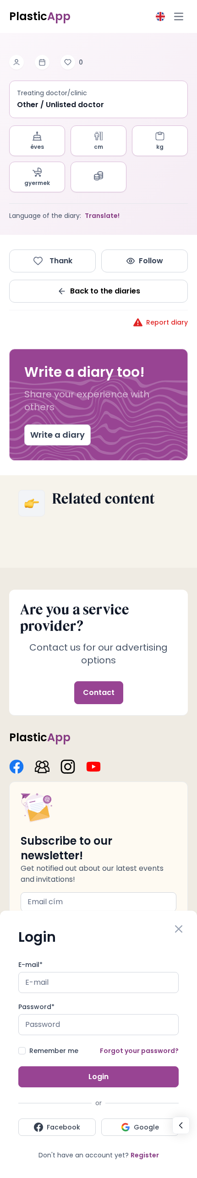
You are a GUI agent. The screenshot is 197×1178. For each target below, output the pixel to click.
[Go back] (181, 1125)
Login (98, 1076)
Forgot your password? (139, 1050)
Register (145, 1155)
